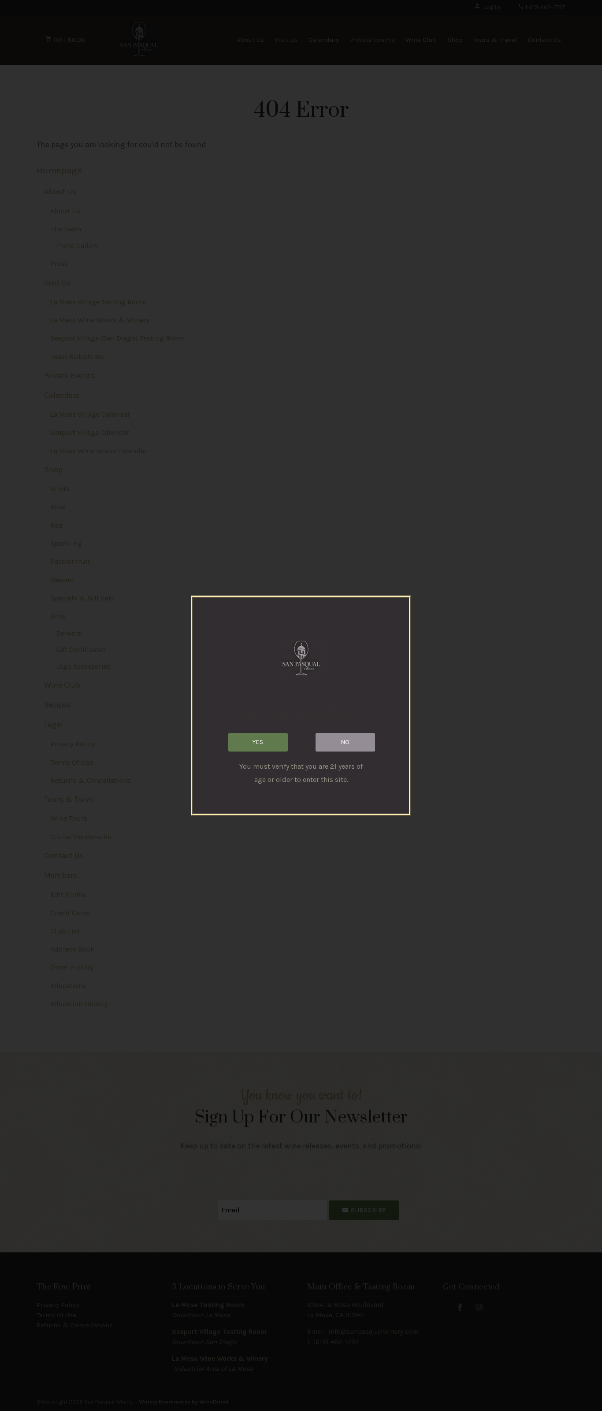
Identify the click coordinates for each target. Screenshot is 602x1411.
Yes (258, 742)
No (345, 742)
